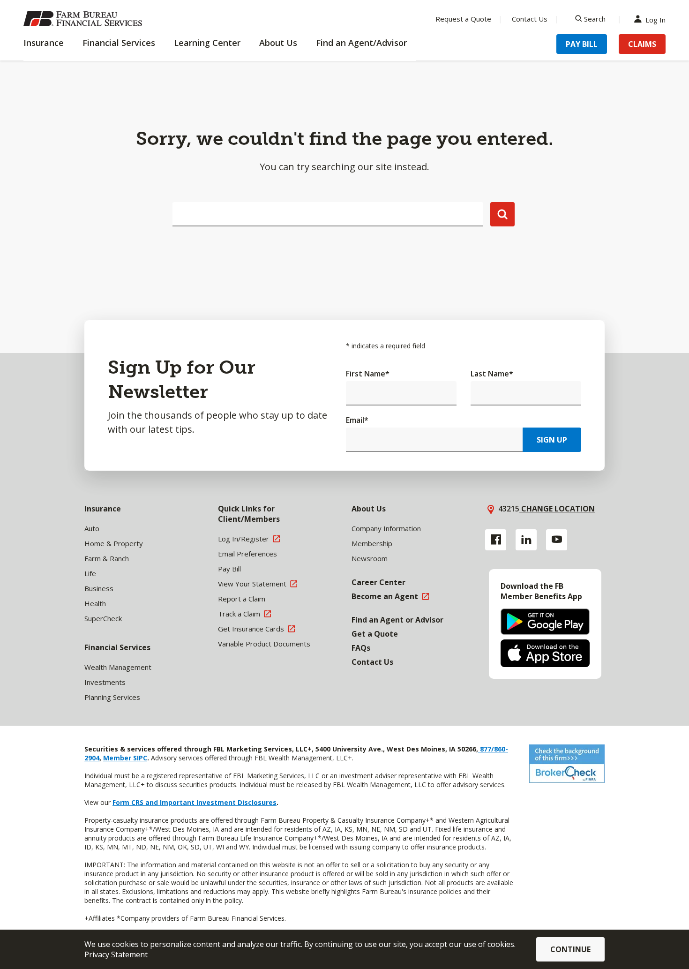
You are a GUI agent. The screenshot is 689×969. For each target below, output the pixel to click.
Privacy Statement (116, 954)
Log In (655, 19)
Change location (557, 508)
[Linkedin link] (526, 539)
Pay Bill (582, 44)
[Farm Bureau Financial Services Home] (84, 18)
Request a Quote (463, 19)
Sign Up (552, 440)
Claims (642, 44)
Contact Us (529, 19)
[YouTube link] (556, 539)
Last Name (492, 373)
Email (357, 420)
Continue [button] (570, 949)
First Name (367, 373)
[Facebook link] (495, 539)
